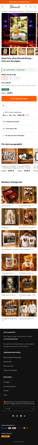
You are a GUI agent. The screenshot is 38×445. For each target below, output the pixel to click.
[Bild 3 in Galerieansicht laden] (22, 51)
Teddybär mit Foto (25, 273)
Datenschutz (8, 361)
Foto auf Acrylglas (25, 205)
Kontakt (6, 390)
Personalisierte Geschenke (16, 11)
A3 (17, 78)
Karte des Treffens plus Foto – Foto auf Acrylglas (24, 167)
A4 (11, 78)
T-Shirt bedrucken (25, 249)
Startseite (4, 11)
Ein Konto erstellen (10, 386)
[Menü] (2, 6)
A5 (4, 78)
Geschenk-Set (6, 205)
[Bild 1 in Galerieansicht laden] (5, 51)
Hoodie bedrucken (25, 318)
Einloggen (7, 382)
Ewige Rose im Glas (8, 295)
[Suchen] (26, 6)
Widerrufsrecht (8, 366)
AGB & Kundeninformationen (12, 357)
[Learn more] (6, 105)
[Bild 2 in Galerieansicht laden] (13, 51)
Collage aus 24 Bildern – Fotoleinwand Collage (9, 167)
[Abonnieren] (32, 409)
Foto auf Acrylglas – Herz (27, 295)
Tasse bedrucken (7, 273)
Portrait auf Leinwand (26, 227)
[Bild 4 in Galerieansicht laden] (30, 51)
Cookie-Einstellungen (10, 370)
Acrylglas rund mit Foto (9, 318)
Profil (5, 395)
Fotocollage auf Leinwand (10, 249)
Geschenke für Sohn (31, 11)
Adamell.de (21, 441)
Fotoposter (5, 227)
